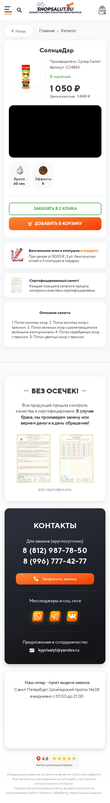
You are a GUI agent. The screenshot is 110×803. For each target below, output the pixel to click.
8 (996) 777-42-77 (55, 561)
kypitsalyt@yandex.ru (58, 650)
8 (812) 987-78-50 (55, 550)
